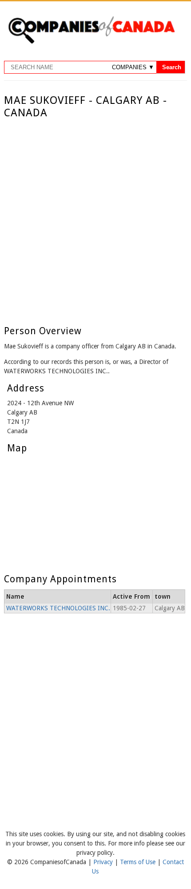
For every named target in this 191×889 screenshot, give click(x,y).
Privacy (104, 861)
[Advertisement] (95, 219)
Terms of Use (138, 861)
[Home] (91, 42)
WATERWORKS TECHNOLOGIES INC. (58, 608)
